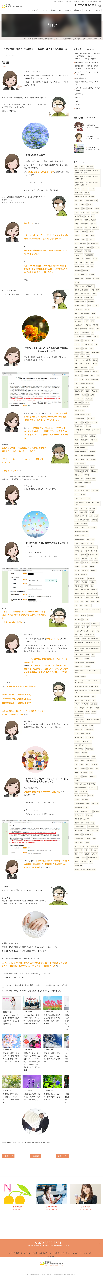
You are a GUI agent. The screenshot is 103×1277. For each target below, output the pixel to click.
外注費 (76, 444)
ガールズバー (78, 321)
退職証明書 (93, 776)
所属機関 (92, 566)
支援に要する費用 (93, 826)
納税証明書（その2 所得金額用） (84, 286)
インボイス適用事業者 (92, 379)
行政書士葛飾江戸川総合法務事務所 (84, 196)
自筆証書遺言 (84, 224)
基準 (76, 854)
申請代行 (89, 336)
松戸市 (92, 375)
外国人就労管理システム (81, 535)
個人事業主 (84, 772)
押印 (81, 605)
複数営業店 (93, 436)
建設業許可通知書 (79, 593)
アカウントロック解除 (81, 523)
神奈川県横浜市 (91, 760)
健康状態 (87, 854)
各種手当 (85, 586)
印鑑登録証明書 (88, 255)
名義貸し (95, 371)
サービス (77, 189)
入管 (76, 764)
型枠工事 (90, 795)
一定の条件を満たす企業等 (82, 803)
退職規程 (96, 708)
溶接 (97, 768)
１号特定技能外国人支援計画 (83, 838)
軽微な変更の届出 (79, 410)
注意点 (81, 262)
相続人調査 (92, 451)
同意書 (93, 601)
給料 (92, 262)
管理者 (85, 436)
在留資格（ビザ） (89, 634)
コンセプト (90, 166)
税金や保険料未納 (79, 539)
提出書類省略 (78, 597)
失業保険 (94, 764)
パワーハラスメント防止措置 (83, 360)
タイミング (88, 605)
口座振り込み (93, 788)
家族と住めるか (79, 479)
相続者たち (83, 204)
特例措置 (92, 512)
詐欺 (92, 216)
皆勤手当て (93, 582)
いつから (90, 768)
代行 (84, 208)
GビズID (96, 336)
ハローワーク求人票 (80, 795)
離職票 (85, 776)
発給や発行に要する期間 (81, 543)
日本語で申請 (78, 850)
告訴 (76, 101)
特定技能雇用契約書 (80, 578)
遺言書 (77, 98)
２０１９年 (85, 235)
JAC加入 (77, 704)
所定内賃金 (78, 586)
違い (95, 850)
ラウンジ (77, 387)
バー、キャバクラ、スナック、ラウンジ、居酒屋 (87, 73)
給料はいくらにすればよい (82, 490)
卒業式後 (86, 475)
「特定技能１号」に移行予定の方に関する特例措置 (87, 431)
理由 (76, 634)
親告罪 (85, 348)
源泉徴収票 (87, 482)
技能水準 (94, 854)
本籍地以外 (78, 562)
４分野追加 (83, 555)
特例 (98, 329)
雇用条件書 (91, 578)
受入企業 (77, 570)
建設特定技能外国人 (80, 486)
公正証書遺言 (78, 309)
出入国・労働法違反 (80, 463)
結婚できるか (78, 475)
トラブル (77, 780)
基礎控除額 (78, 317)
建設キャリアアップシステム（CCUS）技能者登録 (87, 610)
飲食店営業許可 (80, 78)
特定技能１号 (88, 551)
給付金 (87, 216)
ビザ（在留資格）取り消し (82, 520)
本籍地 (89, 247)
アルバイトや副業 (79, 459)
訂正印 (95, 259)
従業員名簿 (86, 402)
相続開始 (77, 395)
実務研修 (95, 325)
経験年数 (83, 768)
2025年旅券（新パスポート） (83, 745)
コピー (82, 356)
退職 (82, 601)
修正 (76, 791)
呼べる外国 (84, 508)
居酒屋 (97, 317)
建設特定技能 (84, 440)
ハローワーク (83, 791)
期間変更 (94, 520)
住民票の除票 (78, 251)
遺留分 (84, 239)
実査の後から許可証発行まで (83, 414)
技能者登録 (91, 301)
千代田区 (77, 344)
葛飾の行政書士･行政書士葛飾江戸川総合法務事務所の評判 (87, 178)
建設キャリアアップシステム (83, 294)
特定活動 (85, 619)
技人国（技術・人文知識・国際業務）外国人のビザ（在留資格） (86, 67)
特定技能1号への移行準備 (82, 623)
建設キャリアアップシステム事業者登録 (86, 590)
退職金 (94, 696)
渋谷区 (82, 760)
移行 (95, 551)
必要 (91, 772)
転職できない (95, 623)
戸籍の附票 (87, 251)
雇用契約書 (95, 803)
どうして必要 (83, 512)
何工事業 (77, 799)
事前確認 (88, 278)
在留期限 (91, 329)
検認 (76, 247)
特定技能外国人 (79, 391)
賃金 (87, 262)
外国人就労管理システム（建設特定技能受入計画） (87, 671)
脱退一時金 (95, 562)
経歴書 (91, 725)
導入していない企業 (80, 243)
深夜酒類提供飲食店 (80, 301)
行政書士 (82, 166)
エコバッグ (87, 228)
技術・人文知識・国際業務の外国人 (84, 455)
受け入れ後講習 (79, 815)
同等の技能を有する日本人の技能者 (84, 662)
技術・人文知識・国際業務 (82, 313)
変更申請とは (90, 749)
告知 (84, 422)
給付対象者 (86, 270)
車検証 (76, 356)
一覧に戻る (35, 1156)
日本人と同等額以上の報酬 (82, 654)
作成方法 (77, 582)
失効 (98, 631)
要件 (76, 262)
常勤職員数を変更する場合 (82, 756)
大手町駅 (77, 858)
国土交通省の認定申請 (81, 516)
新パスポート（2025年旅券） (83, 741)
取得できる (86, 562)
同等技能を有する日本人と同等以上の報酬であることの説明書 (87, 721)
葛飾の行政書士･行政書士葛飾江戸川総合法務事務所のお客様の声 (87, 184)
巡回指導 (96, 811)
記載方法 (77, 725)
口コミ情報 (84, 861)
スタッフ (92, 189)
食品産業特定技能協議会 (81, 531)
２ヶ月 (76, 333)
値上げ (88, 764)
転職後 (76, 615)
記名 (76, 605)
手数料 (81, 764)
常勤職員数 (87, 666)
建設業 (87, 391)
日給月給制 (89, 399)
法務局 (92, 235)
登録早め (77, 547)
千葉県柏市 (78, 348)
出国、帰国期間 (91, 459)
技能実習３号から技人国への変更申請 (85, 869)
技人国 (76, 768)
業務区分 (84, 582)
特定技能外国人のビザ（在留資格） (87, 62)
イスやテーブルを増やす (81, 406)
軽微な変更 (91, 395)
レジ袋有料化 (78, 228)
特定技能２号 (78, 729)
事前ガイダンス (87, 834)
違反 (88, 356)
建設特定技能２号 (93, 858)
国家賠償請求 (78, 371)
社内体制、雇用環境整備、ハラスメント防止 (38, 1142)
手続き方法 (87, 325)
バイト (91, 317)
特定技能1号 (94, 471)
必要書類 (88, 259)
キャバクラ (86, 340)
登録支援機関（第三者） (81, 807)
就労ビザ (86, 309)
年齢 (81, 854)
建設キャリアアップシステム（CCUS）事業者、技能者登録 (87, 681)
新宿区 (76, 760)
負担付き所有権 (92, 422)
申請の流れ (87, 426)
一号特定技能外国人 (80, 826)
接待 (98, 375)
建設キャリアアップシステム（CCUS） (85, 527)
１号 (85, 850)
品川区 (84, 858)
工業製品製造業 (88, 729)
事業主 (95, 360)
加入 (92, 543)
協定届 (87, 712)
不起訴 (91, 367)
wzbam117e (95, 627)
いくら (76, 601)
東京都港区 (78, 352)
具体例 (95, 364)
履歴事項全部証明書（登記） (83, 700)
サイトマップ (51, 1256)
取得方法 (77, 566)
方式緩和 (93, 224)
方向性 (76, 231)
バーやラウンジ (79, 399)
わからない (96, 247)
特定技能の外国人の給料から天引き (84, 823)
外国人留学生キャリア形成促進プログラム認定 (87, 644)
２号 (91, 850)
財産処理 (83, 231)
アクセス (86, 192)
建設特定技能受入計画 (81, 574)
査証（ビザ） (90, 539)
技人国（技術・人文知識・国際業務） (85, 784)
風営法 (92, 467)
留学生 (85, 317)
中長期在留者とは (91, 479)
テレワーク (91, 239)
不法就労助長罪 (85, 333)
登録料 (97, 597)
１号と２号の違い (79, 846)
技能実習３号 (78, 551)
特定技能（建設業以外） (81, 467)
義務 (76, 364)
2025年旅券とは (79, 749)
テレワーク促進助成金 (81, 274)
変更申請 (84, 753)
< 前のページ (8, 1156)
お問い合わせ (78, 200)
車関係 (77, 108)
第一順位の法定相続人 (81, 451)
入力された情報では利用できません (84, 631)
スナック (95, 305)
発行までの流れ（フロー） (89, 547)
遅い (76, 708)
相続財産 (95, 228)
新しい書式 (85, 799)
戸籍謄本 (96, 208)
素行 (93, 654)
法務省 (76, 224)
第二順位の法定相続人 (81, 447)
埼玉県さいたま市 (87, 344)
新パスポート (89, 737)
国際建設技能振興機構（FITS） (83, 811)
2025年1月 (85, 704)
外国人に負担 (78, 830)
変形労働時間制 (79, 712)
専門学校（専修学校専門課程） (90, 638)
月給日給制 (78, 402)
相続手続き (79, 94)
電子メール (91, 418)
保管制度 (77, 239)
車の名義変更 (95, 352)
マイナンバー (78, 255)
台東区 (92, 387)
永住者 (96, 516)
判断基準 (85, 375)
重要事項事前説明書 (92, 846)
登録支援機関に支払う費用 (82, 819)
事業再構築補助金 (79, 266)
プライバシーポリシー (90, 200)
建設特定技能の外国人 (81, 788)
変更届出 (77, 753)
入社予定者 (78, 619)
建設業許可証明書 (92, 593)
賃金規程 (89, 708)
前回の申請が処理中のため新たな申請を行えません (87, 503)
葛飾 (76, 166)
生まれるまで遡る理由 (81, 367)
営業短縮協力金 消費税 (81, 290)
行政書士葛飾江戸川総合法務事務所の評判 (86, 686)
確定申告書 (96, 278)
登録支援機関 (78, 865)
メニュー (84, 189)
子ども (81, 379)
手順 (88, 212)
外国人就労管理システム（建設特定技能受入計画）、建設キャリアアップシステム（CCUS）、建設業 (87, 56)
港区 (93, 340)
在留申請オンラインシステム (83, 498)
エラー (76, 508)
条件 (90, 516)
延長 (91, 559)
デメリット (78, 436)
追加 (76, 512)
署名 (98, 601)
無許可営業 (78, 375)
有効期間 (84, 559)
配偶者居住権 (78, 426)
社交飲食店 (87, 371)
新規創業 (82, 247)
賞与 (94, 700)
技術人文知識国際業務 (81, 329)
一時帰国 (77, 559)
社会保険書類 (78, 297)
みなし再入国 (78, 325)
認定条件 (84, 566)
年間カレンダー (79, 715)
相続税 (94, 313)
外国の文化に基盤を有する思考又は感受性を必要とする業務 (87, 650)
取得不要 (90, 615)
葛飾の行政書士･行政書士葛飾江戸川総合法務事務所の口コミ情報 (87, 172)
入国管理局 (95, 212)
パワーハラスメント (85, 364)
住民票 (76, 212)
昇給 (92, 586)
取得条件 (77, 638)
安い (94, 838)
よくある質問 (78, 192)
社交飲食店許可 (88, 297)
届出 (87, 601)
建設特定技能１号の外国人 (82, 696)
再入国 (92, 321)
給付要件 (91, 274)
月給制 (76, 440)
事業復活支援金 (79, 278)
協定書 (94, 712)
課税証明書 (78, 422)
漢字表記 (93, 570)
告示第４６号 (78, 658)
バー (89, 305)
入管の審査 (94, 704)
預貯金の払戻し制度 (90, 220)
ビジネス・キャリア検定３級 (83, 733)
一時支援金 (90, 266)
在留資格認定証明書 (80, 418)
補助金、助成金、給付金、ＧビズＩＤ (13, 1142)
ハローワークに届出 (80, 494)
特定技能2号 (93, 508)
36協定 (77, 772)
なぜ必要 (86, 842)
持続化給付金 (78, 220)
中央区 (94, 756)
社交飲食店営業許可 (80, 305)
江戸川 (90, 204)
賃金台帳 (84, 725)
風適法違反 (78, 340)
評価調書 (85, 471)
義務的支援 (78, 834)
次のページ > (62, 1156)
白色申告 (77, 282)
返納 (81, 634)
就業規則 (82, 708)
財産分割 (90, 231)
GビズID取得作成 (79, 336)
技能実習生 (78, 471)
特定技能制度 (78, 842)
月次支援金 (78, 270)
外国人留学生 (78, 482)
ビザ (83, 627)
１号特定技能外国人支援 (91, 830)
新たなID (83, 615)
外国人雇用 (95, 490)
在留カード (85, 570)
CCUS (94, 294)
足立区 (84, 395)
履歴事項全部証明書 (80, 676)
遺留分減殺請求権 (93, 243)
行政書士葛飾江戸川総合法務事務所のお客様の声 (87, 691)
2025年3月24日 (79, 737)
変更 (76, 555)
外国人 (86, 321)
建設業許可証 (78, 666)
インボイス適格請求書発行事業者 (84, 383)
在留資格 (77, 627)
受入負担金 (89, 815)
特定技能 (77, 235)
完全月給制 (95, 391)
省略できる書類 (88, 597)
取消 (88, 627)
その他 (77, 105)
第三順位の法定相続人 (87, 444)
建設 (91, 861)
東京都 (76, 861)
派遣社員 (86, 658)
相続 (76, 204)
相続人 (90, 208)
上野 (76, 379)
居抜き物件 (85, 387)
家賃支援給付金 (79, 259)
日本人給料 (94, 440)
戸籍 (95, 559)
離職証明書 (78, 776)
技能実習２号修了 (93, 555)
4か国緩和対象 (79, 216)
